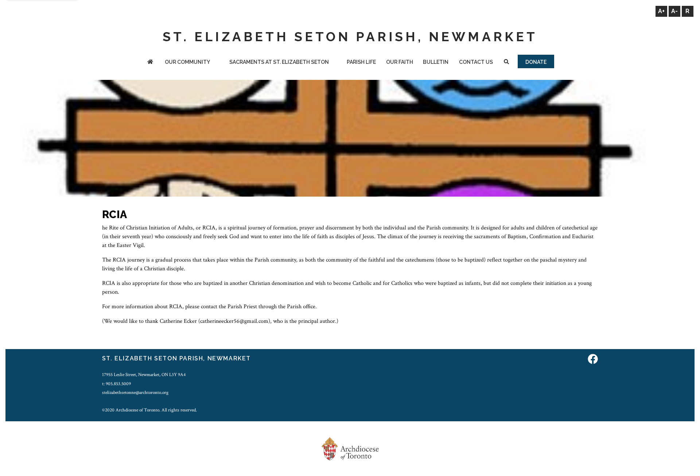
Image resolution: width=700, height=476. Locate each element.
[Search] (506, 62)
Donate (536, 62)
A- (674, 11)
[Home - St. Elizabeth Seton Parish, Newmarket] (150, 62)
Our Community (187, 62)
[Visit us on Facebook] (593, 359)
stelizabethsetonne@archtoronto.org (135, 392)
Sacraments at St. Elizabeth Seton (279, 62)
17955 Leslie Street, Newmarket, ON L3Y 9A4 (144, 375)
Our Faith (399, 62)
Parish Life (361, 62)
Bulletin (435, 62)
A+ (661, 11)
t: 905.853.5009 (116, 384)
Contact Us (476, 62)
